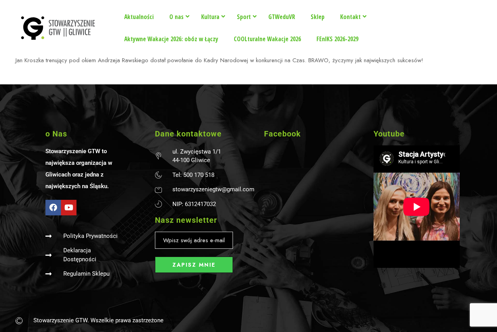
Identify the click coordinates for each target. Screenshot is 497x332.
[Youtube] (68, 207)
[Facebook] (53, 207)
